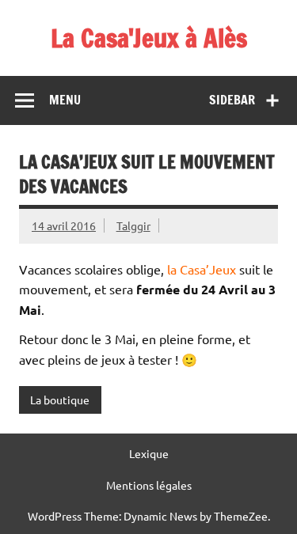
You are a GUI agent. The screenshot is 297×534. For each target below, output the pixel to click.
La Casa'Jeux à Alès (149, 38)
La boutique (59, 399)
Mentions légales (149, 484)
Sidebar (232, 99)
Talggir (133, 225)
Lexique (149, 453)
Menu (65, 99)
